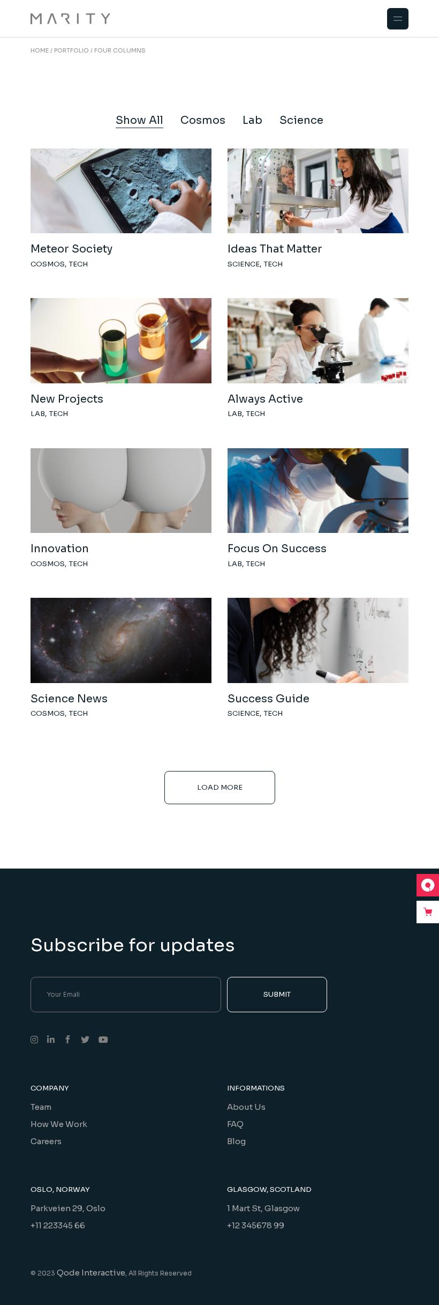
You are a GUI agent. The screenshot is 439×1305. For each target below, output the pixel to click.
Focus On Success (277, 548)
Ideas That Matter (275, 249)
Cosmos (48, 264)
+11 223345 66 (58, 1225)
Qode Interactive (91, 1272)
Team (41, 1107)
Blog (236, 1141)
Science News (69, 699)
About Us (246, 1107)
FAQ (235, 1124)
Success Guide (268, 699)
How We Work (59, 1124)
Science (244, 264)
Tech (78, 264)
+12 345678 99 (255, 1225)
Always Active (265, 399)
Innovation (60, 548)
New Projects (67, 399)
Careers (46, 1141)
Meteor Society (71, 249)
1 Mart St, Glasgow (263, 1208)
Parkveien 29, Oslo (68, 1208)
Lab (38, 414)
